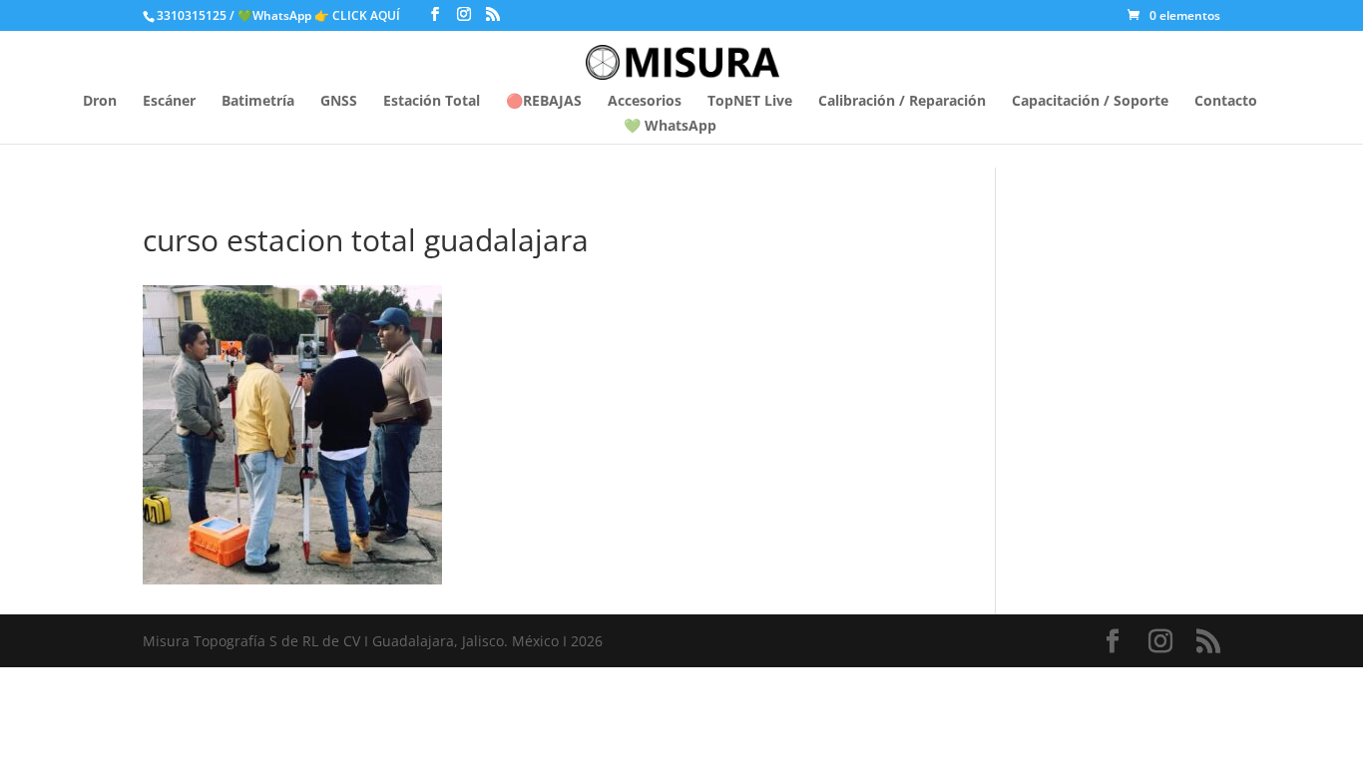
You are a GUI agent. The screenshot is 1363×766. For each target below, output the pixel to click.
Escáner (169, 102)
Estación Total (431, 102)
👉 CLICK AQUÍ (358, 15)
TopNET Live (749, 102)
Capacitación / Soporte (1090, 102)
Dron (100, 102)
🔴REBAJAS (544, 102)
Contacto (1225, 102)
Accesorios (645, 102)
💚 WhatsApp (670, 127)
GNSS (338, 102)
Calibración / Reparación (902, 102)
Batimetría (258, 102)
